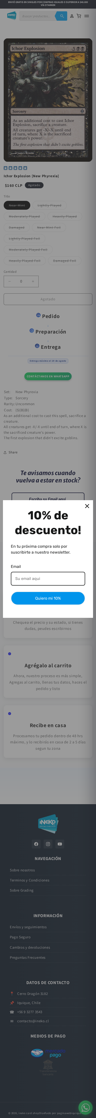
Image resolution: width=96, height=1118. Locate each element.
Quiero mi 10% (48, 598)
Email (16, 566)
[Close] (87, 506)
